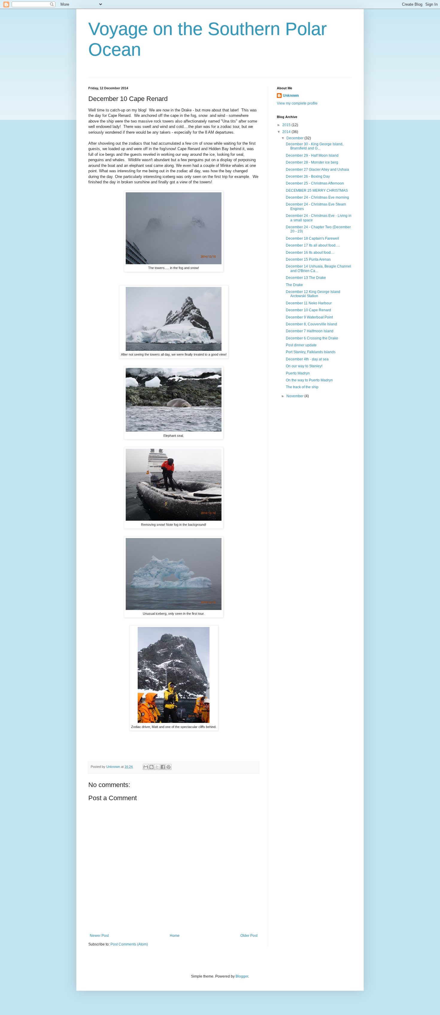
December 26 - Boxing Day (308, 176)
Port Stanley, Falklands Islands (311, 352)
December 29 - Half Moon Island (312, 155)
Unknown (291, 95)
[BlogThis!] (151, 767)
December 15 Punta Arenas (308, 259)
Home (175, 936)
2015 (287, 125)
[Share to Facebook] (163, 767)
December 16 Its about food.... (310, 252)
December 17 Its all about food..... (313, 245)
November (295, 396)
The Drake (294, 285)
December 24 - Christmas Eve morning (317, 197)
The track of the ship (302, 387)
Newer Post (99, 936)
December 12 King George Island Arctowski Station (313, 294)
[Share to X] (157, 767)
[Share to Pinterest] (169, 767)
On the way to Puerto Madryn (309, 380)
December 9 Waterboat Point (309, 317)
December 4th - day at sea (307, 359)
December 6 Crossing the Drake (312, 338)
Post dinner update (301, 345)
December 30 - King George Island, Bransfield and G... (314, 146)
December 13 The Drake (306, 278)
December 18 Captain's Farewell (312, 238)
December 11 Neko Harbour (309, 303)
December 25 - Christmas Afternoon (315, 183)
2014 (287, 132)
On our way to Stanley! (304, 366)
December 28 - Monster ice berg (312, 162)
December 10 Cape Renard (308, 310)
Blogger (242, 976)
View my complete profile (297, 103)
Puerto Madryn (298, 373)
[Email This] (146, 767)
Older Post (248, 936)
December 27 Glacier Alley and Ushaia (317, 169)
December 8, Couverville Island (311, 324)
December (295, 138)
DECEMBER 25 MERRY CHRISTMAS (317, 190)
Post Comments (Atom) (129, 944)
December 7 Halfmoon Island (309, 331)
